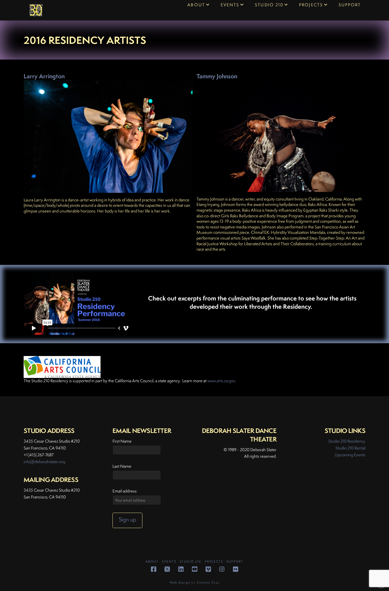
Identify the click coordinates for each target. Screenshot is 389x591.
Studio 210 (190, 561)
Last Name (121, 466)
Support (234, 561)
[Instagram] (221, 569)
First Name (122, 441)
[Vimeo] (208, 569)
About (152, 561)
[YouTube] (194, 569)
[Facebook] (153, 569)
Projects (214, 561)
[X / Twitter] (167, 569)
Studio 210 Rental (350, 448)
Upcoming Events (350, 455)
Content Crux (208, 582)
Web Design (180, 582)
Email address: (124, 491)
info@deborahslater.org (44, 462)
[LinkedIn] (180, 569)
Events (169, 561)
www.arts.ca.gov (221, 381)
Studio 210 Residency (346, 441)
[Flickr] (235, 569)
